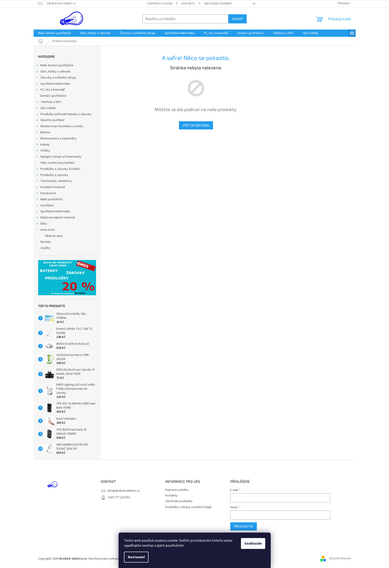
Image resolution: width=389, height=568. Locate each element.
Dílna (43, 223)
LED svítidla (48, 108)
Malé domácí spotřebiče (56, 65)
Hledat (237, 19)
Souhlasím (253, 543)
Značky (45, 248)
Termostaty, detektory (56, 181)
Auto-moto (47, 230)
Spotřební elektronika (55, 84)
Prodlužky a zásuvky (54, 175)
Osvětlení (47, 205)
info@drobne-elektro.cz (123, 491)
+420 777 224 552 (118, 497)
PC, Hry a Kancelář (52, 89)
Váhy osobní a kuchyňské (57, 163)
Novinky (45, 242)
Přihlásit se (243, 526)
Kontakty (188, 4)
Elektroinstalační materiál (57, 217)
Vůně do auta (53, 236)
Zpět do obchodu (196, 125)
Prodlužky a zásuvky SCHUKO (60, 169)
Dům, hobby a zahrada (55, 71)
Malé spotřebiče (51, 199)
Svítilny (45, 150)
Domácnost (48, 193)
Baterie (45, 132)
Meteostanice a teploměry (58, 138)
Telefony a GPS (50, 102)
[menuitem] (55, 33)
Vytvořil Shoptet (340, 558)
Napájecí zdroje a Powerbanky (61, 156)
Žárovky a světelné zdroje (58, 77)
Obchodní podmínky (218, 4)
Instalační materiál (52, 187)
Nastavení (136, 557)
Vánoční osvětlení (52, 120)
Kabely (45, 144)
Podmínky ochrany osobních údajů (188, 507)
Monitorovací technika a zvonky (61, 126)
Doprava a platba (160, 4)
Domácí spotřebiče (53, 96)
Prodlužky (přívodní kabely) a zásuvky (66, 114)
